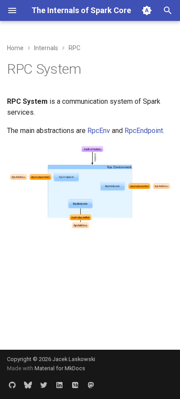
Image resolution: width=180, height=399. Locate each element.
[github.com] (12, 385)
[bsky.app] (28, 385)
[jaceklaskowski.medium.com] (75, 385)
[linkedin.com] (59, 385)
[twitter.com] (44, 385)
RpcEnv (98, 130)
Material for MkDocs (60, 368)
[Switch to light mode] (147, 10)
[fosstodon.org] (91, 385)
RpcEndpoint (144, 130)
